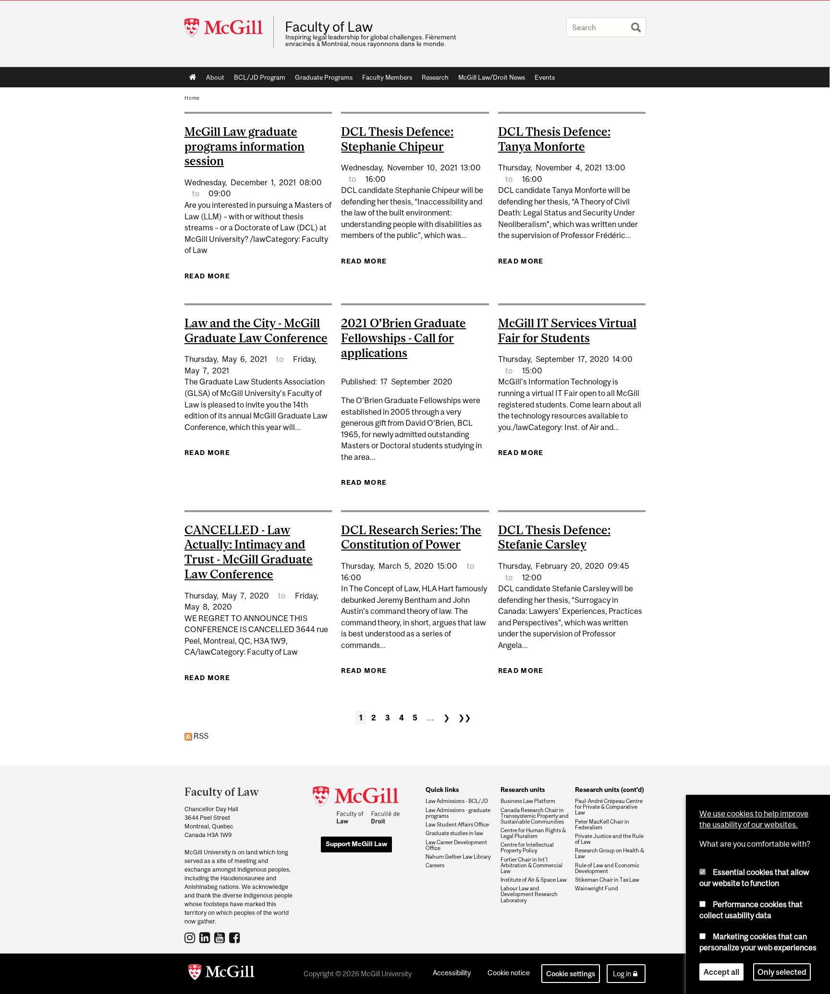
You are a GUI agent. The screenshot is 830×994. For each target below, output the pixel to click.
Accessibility (452, 973)
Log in (622, 974)
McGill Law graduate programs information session (244, 146)
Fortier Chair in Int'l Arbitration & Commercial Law (531, 865)
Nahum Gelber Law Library (458, 857)
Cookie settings (570, 974)
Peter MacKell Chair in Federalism (602, 824)
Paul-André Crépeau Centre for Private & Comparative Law (609, 806)
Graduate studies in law (454, 833)
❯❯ (464, 717)
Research (435, 77)
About (215, 77)
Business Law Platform (527, 801)
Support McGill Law (356, 844)
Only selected (781, 972)
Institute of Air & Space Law (533, 880)
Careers (435, 865)
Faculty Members (387, 77)
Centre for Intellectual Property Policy (527, 847)
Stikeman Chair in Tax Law (607, 880)
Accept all (721, 972)
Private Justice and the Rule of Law (609, 839)
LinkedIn (205, 937)
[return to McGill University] (221, 974)
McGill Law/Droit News (491, 77)
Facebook (235, 937)
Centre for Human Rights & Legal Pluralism (533, 833)
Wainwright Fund (596, 888)
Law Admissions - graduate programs (458, 813)
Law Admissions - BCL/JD (457, 801)
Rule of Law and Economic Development (607, 868)
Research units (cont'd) (609, 789)
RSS (200, 735)
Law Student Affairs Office (457, 824)
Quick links (442, 789)
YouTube (220, 937)
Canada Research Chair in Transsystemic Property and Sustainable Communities (534, 816)
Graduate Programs (324, 77)
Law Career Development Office (456, 845)
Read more (207, 276)
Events (545, 77)
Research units (522, 789)
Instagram (190, 937)
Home (192, 77)
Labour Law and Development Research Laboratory (529, 894)
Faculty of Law (329, 27)
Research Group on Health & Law (609, 853)
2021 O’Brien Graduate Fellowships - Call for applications (403, 337)
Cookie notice (509, 973)
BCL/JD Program (259, 77)
